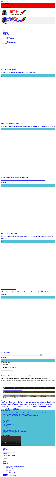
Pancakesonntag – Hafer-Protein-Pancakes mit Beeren (25, 415)
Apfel (11, 402)
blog (37, 402)
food (49, 402)
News (19, 406)
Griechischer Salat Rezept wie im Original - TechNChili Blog (17, 412)
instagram (47, 404)
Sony (51, 406)
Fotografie (53, 402)
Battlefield (19, 402)
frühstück (3, 404)
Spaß (53, 406)
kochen (6, 406)
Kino (2, 406)
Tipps (7, 409)
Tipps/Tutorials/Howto (11, 42)
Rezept (38, 406)
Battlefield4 (28, 402)
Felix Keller (5, 414)
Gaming (8, 37)
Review (34, 406)
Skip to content (4, 1)
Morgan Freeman (15, 406)
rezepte (43, 406)
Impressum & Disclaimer (9, 452)
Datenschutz (6, 453)
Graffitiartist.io (6, 415)
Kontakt (5, 43)
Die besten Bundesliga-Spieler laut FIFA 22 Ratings (15, 394)
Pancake (23, 406)
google (33, 404)
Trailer (16, 408)
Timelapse (2, 409)
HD (39, 404)
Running (48, 406)
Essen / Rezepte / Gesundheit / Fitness (15, 36)
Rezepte (5, 32)
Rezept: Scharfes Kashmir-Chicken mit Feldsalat (44, 412)
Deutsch (41, 402)
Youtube (29, 409)
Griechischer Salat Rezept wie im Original (19, 414)
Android (7, 402)
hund (44, 404)
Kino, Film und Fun (10, 38)
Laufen (10, 406)
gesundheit (27, 404)
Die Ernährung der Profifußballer (11, 397)
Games (10, 404)
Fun (6, 404)
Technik (8, 41)
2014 (2, 402)
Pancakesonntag (28, 406)
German (21, 404)
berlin (34, 402)
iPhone (51, 404)
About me (5, 33)
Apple (13, 402)
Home (4, 30)
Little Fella (8, 39)
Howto (41, 404)
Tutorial (24, 409)
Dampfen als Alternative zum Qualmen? (12, 390)
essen (45, 402)
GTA (36, 404)
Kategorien (6, 34)
